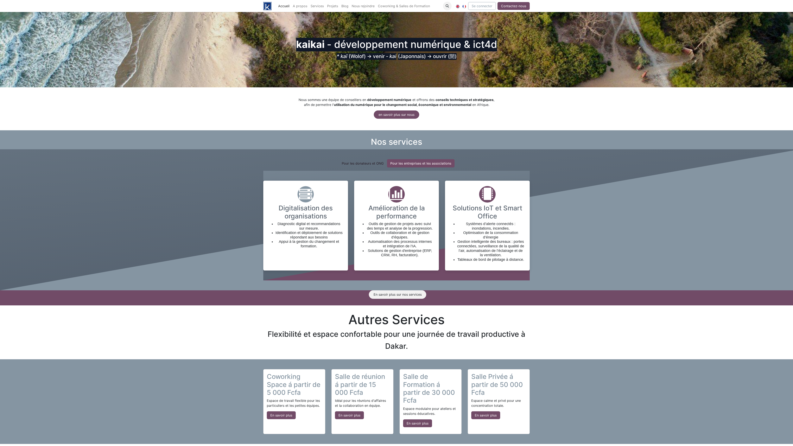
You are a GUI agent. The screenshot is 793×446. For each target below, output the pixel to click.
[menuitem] (284, 6)
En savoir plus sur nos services (398, 294)
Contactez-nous (513, 6)
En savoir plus (281, 415)
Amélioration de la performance (396, 212)
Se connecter (482, 6)
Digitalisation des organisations (306, 212)
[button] (447, 6)
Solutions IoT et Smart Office (487, 212)
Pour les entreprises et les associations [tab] (420, 163)
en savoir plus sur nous (396, 115)
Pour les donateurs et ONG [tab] (363, 163)
